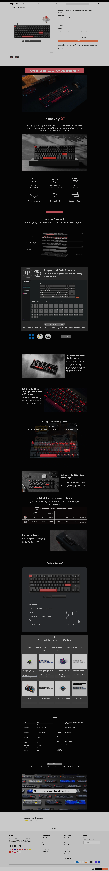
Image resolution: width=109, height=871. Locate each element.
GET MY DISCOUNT (42, 445)
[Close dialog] (75, 423)
